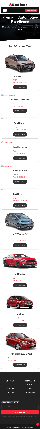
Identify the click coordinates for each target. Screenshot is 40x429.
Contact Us (10, 388)
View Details (20, 87)
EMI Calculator (30, 392)
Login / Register (31, 10)
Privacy (10, 385)
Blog (30, 388)
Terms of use (10, 392)
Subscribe (19, 412)
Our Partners (30, 385)
